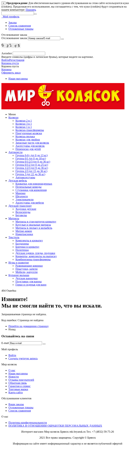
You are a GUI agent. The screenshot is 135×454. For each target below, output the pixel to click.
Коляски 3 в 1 (23, 123)
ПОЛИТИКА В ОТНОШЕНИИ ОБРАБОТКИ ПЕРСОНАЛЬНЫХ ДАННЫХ (55, 425)
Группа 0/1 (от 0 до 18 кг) (30, 158)
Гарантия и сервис (19, 386)
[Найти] (35, 14)
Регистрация (16, 60)
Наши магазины (18, 78)
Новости (13, 376)
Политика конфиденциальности (27, 422)
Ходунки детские (25, 208)
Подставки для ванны (28, 281)
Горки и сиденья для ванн (30, 284)
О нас (11, 370)
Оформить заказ (11, 72)
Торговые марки (18, 389)
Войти (5, 60)
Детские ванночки (26, 278)
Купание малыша (18, 275)
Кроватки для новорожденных (33, 183)
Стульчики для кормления (31, 190)
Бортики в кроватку (27, 246)
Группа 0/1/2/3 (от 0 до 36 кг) (32, 161)
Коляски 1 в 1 (23, 126)
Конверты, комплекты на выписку (36, 256)
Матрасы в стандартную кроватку (35, 221)
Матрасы (13, 218)
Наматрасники (24, 234)
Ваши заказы (16, 404)
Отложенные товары (20, 28)
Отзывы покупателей (21, 379)
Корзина (6, 69)
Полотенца (22, 249)
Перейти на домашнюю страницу (28, 326)
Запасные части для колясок (32, 142)
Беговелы (21, 215)
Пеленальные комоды (28, 186)
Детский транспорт (20, 205)
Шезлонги (21, 196)
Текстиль (13, 237)
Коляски (13, 117)
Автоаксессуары (25, 177)
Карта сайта (15, 392)
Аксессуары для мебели (29, 202)
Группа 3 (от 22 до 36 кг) (30, 174)
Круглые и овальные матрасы (33, 224)
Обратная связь (17, 382)
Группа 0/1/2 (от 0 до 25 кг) (31, 164)
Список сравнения (19, 25)
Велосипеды (22, 212)
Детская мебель (17, 180)
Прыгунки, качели (26, 268)
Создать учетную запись (23, 358)
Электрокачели (24, 199)
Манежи (20, 193)
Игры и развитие (18, 262)
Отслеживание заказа (14, 38)
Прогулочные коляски (28, 133)
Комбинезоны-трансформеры (33, 259)
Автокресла (15, 152)
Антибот (6, 53)
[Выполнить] (62, 39)
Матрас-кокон (23, 231)
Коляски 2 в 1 (23, 120)
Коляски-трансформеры (29, 130)
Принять (31, 9)
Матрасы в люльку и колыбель (33, 227)
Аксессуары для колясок (30, 145)
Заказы (12, 22)
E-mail (5, 343)
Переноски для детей (28, 149)
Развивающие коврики (29, 265)
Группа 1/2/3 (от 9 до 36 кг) (31, 167)
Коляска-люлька (25, 136)
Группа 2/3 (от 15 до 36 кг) (31, 171)
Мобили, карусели (26, 272)
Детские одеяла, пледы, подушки (35, 253)
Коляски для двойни (27, 139)
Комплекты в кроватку (29, 240)
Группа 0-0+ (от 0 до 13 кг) (31, 155)
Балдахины (22, 243)
